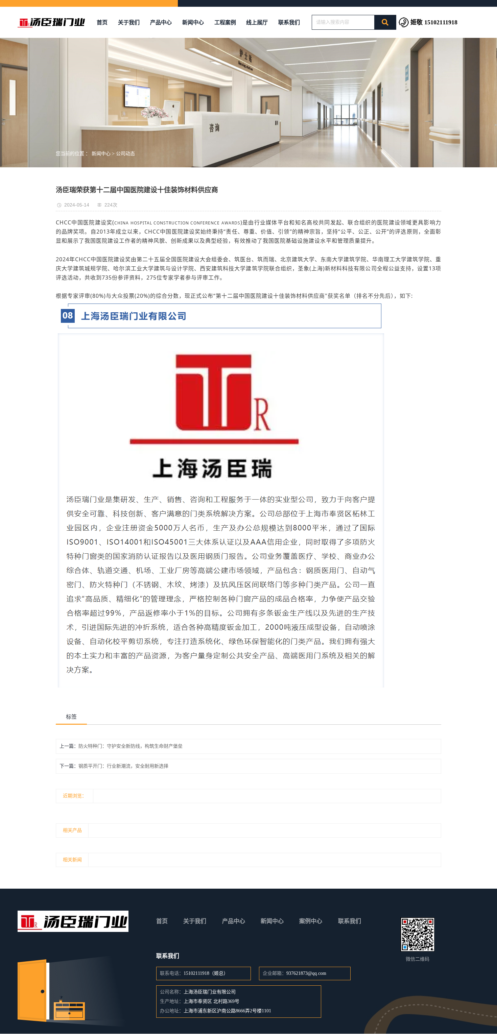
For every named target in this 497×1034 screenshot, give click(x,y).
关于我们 (129, 22)
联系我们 (289, 22)
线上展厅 (257, 22)
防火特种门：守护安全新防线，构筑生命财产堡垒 (130, 746)
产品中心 (161, 22)
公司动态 (125, 153)
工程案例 (225, 22)
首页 (102, 22)
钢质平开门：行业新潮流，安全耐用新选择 (123, 766)
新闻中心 (193, 22)
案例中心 (310, 921)
